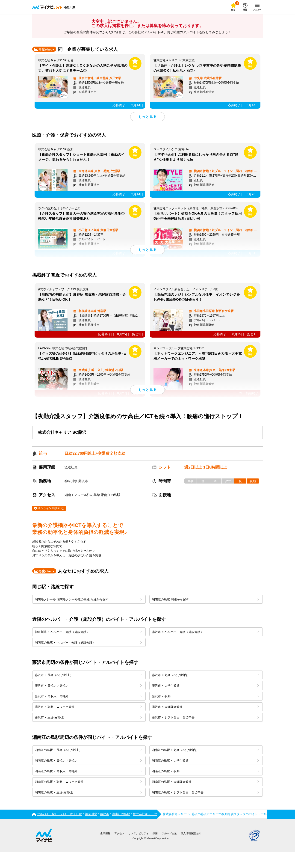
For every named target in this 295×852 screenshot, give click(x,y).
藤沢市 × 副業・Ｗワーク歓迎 (54, 707)
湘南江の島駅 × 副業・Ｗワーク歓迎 (59, 782)
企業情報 (105, 833)
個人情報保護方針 (191, 833)
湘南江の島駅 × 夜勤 (166, 771)
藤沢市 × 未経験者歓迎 (167, 707)
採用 (155, 833)
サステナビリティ (138, 833)
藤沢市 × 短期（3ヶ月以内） (171, 675)
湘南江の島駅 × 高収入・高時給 (56, 771)
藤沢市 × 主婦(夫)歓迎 (49, 717)
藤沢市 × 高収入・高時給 (51, 696)
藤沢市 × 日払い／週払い (51, 685)
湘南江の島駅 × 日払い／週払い (56, 760)
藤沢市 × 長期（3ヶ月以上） (54, 675)
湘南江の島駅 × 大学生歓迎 (170, 760)
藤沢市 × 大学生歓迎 (166, 685)
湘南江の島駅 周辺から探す (170, 599)
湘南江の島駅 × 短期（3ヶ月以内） (175, 750)
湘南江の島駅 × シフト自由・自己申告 (178, 792)
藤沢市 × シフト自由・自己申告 (173, 717)
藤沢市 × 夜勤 (161, 696)
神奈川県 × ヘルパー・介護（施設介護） (62, 632)
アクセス (119, 833)
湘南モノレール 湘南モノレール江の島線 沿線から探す (72, 599)
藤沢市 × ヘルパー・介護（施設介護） (178, 632)
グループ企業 (169, 833)
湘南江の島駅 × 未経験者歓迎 (172, 782)
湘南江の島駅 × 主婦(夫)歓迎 (54, 792)
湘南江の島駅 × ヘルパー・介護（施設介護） (65, 642)
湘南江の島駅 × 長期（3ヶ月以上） (58, 750)
